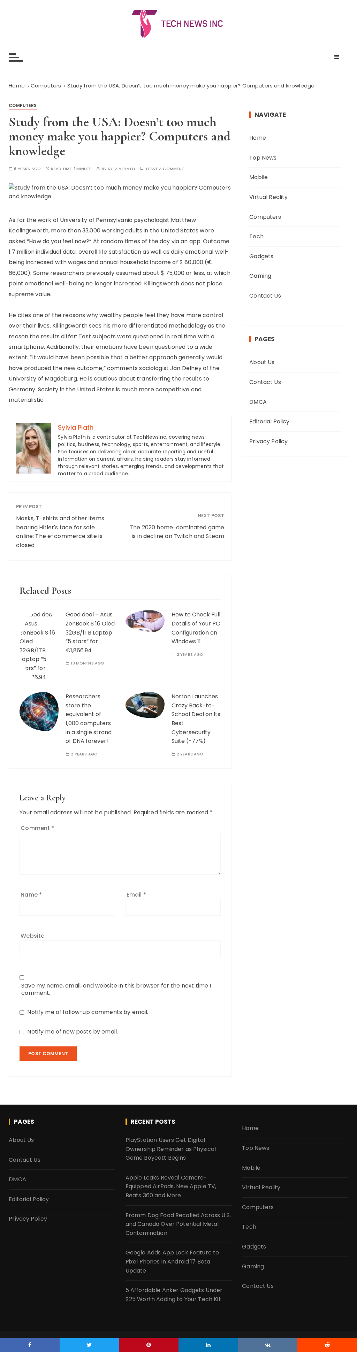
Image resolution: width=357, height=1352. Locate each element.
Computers (23, 105)
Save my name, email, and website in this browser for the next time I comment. (116, 989)
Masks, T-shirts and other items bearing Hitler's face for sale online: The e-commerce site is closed (60, 531)
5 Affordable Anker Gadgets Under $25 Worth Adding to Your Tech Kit (174, 1294)
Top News (262, 158)
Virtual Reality (268, 197)
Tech (256, 236)
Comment (37, 828)
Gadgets (261, 256)
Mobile (258, 177)
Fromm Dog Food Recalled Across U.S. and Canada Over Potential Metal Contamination (178, 1224)
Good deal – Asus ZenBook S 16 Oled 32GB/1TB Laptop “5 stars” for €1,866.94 (90, 632)
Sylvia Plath (121, 169)
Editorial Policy (269, 421)
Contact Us (265, 296)
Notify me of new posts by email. (72, 1031)
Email (136, 895)
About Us (261, 362)
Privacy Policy (268, 441)
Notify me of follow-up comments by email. (87, 1012)
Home (257, 138)
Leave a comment (165, 169)
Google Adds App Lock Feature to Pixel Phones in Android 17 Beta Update (172, 1261)
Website (32, 936)
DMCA (258, 402)
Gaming (260, 276)
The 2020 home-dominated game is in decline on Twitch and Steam (177, 531)
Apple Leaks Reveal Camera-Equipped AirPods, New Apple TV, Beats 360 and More (171, 1186)
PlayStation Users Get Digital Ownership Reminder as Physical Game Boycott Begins (171, 1149)
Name (31, 895)
